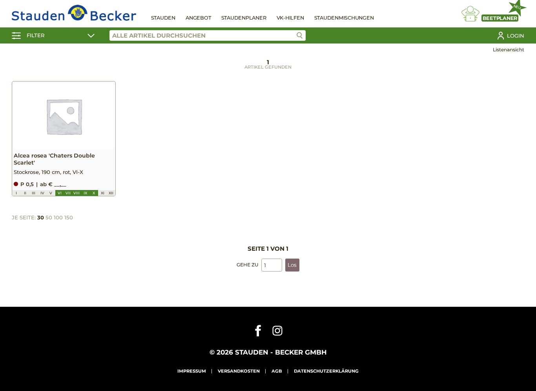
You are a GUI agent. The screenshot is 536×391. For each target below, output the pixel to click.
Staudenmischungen (344, 18)
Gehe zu (247, 265)
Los (292, 265)
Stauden (163, 18)
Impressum (191, 371)
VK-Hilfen (290, 18)
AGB (277, 371)
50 (49, 217)
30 (40, 217)
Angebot (198, 18)
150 (68, 217)
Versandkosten (239, 371)
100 (58, 217)
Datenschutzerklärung (326, 371)
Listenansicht (508, 49)
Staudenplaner (243, 18)
